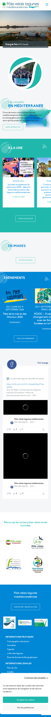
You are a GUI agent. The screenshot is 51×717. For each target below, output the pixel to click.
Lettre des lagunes (15, 653)
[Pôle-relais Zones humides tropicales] (37, 564)
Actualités (11, 645)
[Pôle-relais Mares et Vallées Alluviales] (37, 542)
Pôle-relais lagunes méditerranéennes (29, 419)
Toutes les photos (25, 260)
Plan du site (12, 668)
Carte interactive (12, 127)
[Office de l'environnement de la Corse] (41, 622)
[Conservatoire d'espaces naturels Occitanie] (25, 622)
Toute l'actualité (25, 219)
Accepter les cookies (25, 700)
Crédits (10, 672)
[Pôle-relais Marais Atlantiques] (13, 564)
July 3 (32, 422)
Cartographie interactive (18, 641)
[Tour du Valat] (9, 622)
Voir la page (42, 363)
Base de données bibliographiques (22, 657)
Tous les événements (25, 338)
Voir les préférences (25, 707)
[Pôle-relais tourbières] (13, 542)
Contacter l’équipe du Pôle (25, 607)
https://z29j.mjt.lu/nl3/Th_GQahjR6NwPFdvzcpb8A (25, 385)
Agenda (10, 649)
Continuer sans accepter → (36, 677)
